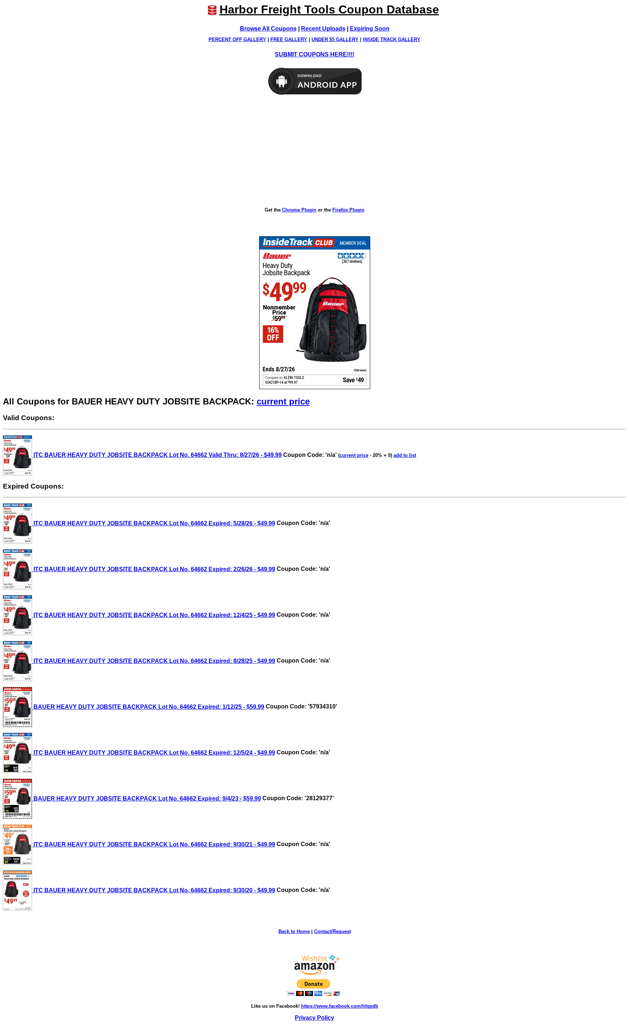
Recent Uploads (323, 28)
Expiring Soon (369, 28)
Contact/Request (332, 931)
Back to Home (294, 931)
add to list (404, 455)
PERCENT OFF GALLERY (237, 39)
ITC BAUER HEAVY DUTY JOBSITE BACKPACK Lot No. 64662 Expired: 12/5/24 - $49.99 (153, 753)
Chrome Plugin (299, 210)
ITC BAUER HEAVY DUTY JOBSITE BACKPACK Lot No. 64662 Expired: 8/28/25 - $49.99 (153, 661)
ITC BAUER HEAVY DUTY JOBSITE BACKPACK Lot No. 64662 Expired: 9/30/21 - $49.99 (153, 844)
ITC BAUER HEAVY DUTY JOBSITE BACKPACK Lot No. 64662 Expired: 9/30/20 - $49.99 (153, 890)
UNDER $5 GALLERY (335, 39)
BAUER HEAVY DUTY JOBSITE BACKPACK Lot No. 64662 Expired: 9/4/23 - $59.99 (146, 798)
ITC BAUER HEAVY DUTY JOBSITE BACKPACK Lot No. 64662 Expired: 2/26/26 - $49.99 (153, 569)
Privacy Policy (314, 1018)
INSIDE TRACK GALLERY (391, 39)
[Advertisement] (314, 151)
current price (283, 401)
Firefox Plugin (348, 210)
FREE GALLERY (288, 39)
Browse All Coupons (268, 28)
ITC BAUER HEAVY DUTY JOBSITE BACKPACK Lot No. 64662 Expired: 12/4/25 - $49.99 (153, 615)
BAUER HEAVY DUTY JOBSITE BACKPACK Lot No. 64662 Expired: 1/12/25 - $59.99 (148, 707)
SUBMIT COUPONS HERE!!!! (314, 54)
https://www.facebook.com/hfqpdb (339, 1006)
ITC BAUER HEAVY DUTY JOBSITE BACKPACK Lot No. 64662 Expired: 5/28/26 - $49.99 (153, 523)
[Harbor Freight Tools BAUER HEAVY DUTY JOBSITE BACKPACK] (314, 312)
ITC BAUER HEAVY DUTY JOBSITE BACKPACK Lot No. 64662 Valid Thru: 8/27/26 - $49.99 (157, 455)
